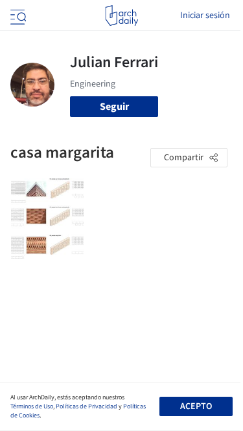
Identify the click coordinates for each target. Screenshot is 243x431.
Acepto (196, 406)
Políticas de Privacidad (86, 406)
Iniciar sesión (205, 15)
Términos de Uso (31, 406)
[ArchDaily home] (121, 15)
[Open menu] (17, 15)
